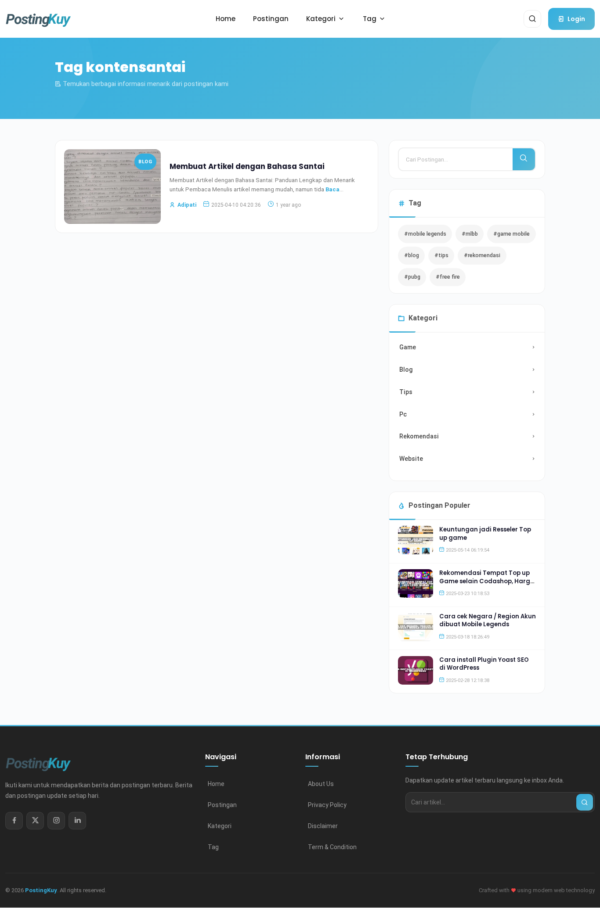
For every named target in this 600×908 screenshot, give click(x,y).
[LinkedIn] (77, 820)
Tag (213, 847)
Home (216, 783)
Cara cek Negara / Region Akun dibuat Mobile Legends (487, 620)
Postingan (222, 804)
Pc (403, 414)
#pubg (412, 276)
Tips (405, 391)
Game (407, 347)
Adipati (186, 204)
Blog (145, 162)
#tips (441, 255)
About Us (321, 783)
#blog (411, 255)
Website (411, 458)
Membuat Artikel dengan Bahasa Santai (247, 166)
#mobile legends (425, 233)
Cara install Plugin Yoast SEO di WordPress (484, 664)
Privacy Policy (327, 804)
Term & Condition (332, 847)
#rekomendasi (482, 255)
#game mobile (511, 233)
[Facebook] (14, 820)
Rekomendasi (419, 436)
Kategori (219, 825)
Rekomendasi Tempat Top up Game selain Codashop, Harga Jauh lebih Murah (487, 581)
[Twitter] (35, 820)
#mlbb (470, 233)
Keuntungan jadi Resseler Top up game (485, 533)
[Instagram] (56, 820)
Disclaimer (323, 825)
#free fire (448, 276)
